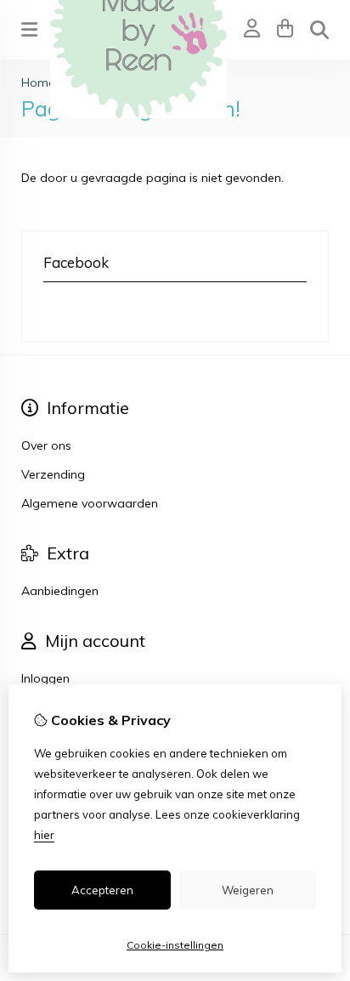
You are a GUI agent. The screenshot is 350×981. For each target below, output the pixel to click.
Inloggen (45, 678)
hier (44, 835)
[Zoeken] (319, 29)
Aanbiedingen (60, 590)
